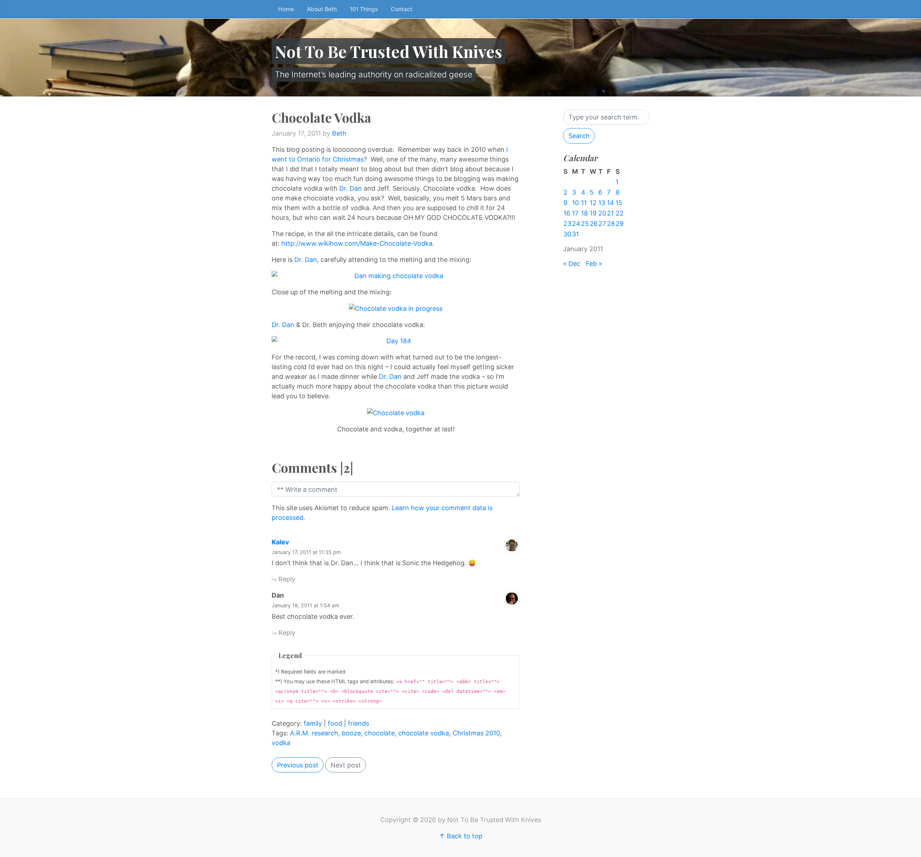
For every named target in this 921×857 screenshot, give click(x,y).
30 (567, 234)
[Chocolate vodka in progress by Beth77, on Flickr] (396, 308)
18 (584, 213)
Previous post (297, 765)
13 (601, 203)
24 (576, 223)
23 (567, 223)
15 (619, 203)
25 (585, 223)
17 (575, 213)
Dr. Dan (350, 188)
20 (602, 213)
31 (575, 234)
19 (593, 213)
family (313, 723)
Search (579, 136)
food (335, 723)
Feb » (594, 263)
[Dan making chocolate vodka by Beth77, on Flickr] (396, 276)
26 (594, 223)
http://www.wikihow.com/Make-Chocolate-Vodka (356, 243)
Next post (346, 765)
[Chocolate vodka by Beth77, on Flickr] (396, 412)
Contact (401, 9)
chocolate (379, 733)
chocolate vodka (423, 733)
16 (566, 213)
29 (619, 223)
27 (602, 223)
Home (286, 9)
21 (610, 213)
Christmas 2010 (476, 733)
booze (351, 733)
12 (593, 203)
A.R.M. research (314, 733)
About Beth (322, 9)
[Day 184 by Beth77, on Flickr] (396, 341)
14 (610, 203)
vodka (281, 743)
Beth (339, 133)
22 (619, 213)
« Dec (571, 263)
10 (575, 203)
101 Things (364, 9)
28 (611, 223)
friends (358, 723)
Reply (286, 579)
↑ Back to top (460, 836)
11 (584, 203)
